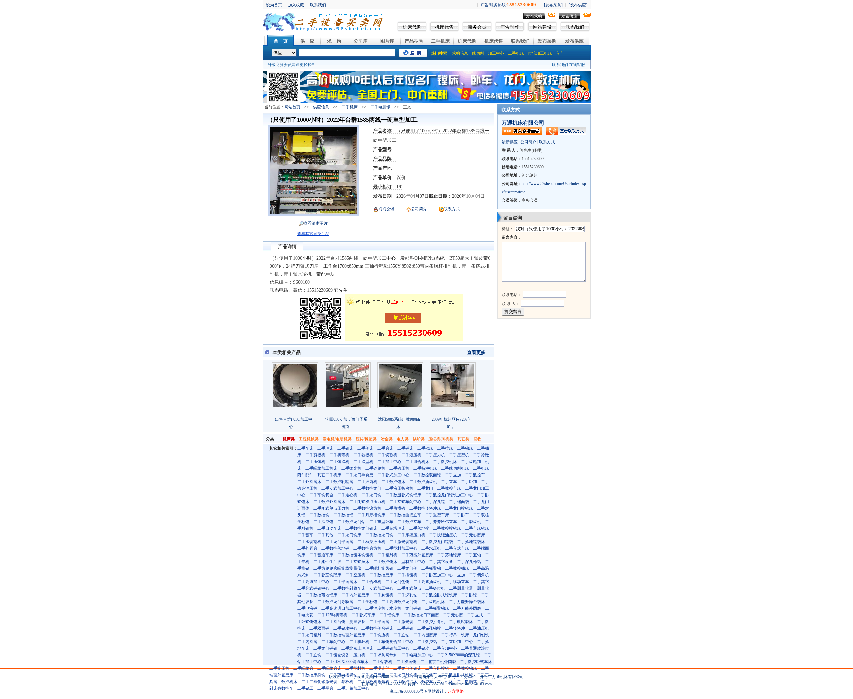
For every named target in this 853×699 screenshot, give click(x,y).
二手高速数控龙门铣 (399, 601)
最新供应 (510, 142)
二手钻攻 (421, 648)
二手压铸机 (315, 461)
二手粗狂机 (359, 641)
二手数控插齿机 (423, 481)
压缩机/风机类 (440, 439)
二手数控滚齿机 (367, 508)
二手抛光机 (351, 468)
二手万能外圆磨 (467, 608)
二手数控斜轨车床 (349, 588)
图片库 (387, 41)
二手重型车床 (437, 515)
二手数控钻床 (465, 668)
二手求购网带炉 (383, 655)
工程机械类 (309, 439)
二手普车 (305, 535)
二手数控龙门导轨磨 (335, 601)
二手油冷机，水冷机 (383, 608)
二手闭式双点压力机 (367, 501)
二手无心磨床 (473, 535)
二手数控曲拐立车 (405, 515)
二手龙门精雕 (309, 635)
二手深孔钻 (407, 595)
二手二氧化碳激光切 (319, 681)
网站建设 (542, 27)
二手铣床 (345, 448)
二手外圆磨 (307, 548)
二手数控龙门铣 (379, 535)
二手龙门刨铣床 (407, 668)
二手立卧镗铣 (437, 668)
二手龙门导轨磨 (359, 475)
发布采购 (547, 41)
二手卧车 (461, 515)
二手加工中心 (389, 461)
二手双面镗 (319, 628)
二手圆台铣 (335, 621)
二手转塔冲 (455, 628)
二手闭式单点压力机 (331, 508)
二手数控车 (475, 475)
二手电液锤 (307, 608)
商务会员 (477, 27)
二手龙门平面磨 (339, 541)
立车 (560, 53)
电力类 (403, 439)
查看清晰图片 (316, 223)
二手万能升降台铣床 (467, 601)
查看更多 (476, 352)
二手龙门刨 (407, 568)
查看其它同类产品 (313, 233)
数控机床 (289, 681)
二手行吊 (449, 635)
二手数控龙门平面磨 (421, 615)
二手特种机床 (425, 468)
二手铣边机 (379, 635)
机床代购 (412, 27)
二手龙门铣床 (349, 535)
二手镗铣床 (389, 615)
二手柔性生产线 (327, 561)
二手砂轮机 (375, 468)
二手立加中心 (445, 648)
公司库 (361, 41)
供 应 (307, 41)
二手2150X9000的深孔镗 (458, 655)
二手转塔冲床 (393, 528)
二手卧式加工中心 (393, 475)
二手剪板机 (315, 455)
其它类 (463, 439)
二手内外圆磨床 (355, 595)
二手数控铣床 (385, 561)
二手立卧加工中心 (457, 641)
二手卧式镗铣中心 (313, 588)
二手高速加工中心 (313, 581)
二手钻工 (305, 688)
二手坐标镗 (367, 601)
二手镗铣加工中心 (393, 648)
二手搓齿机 (435, 588)
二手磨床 (385, 448)
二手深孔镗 (435, 501)
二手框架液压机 (371, 541)
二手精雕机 (387, 555)
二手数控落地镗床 (321, 595)
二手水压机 (431, 548)
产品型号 (414, 41)
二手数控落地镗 (335, 548)
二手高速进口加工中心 (341, 608)
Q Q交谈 (386, 209)
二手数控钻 (427, 641)
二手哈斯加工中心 (417, 655)
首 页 (281, 41)
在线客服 (577, 64)
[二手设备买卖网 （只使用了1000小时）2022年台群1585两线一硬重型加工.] (313, 212)
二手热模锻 (395, 508)
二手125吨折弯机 (332, 615)
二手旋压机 (279, 668)
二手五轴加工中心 (353, 688)
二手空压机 (355, 575)
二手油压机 (479, 628)
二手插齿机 (407, 575)
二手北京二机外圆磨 (438, 661)
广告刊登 (509, 27)
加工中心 (496, 53)
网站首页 (292, 107)
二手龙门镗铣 (325, 648)
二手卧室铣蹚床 (327, 575)
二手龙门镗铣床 (459, 508)
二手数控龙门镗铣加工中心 (449, 495)
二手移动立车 (457, 581)
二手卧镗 (469, 595)
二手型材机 (355, 668)
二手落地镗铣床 (471, 541)
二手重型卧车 (381, 521)
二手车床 (305, 448)
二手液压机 (411, 455)
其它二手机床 (329, 475)
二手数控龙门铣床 (361, 528)
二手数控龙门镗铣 (437, 541)
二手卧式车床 (363, 615)
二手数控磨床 (381, 575)
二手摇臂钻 (431, 568)
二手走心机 (347, 495)
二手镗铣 (405, 628)
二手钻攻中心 (345, 628)
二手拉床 (445, 448)
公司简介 (419, 209)
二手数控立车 (409, 521)
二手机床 (440, 41)
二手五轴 (473, 555)
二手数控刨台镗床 (377, 628)
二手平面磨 (379, 621)
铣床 (465, 635)
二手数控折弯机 (431, 621)
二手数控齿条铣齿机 (355, 555)
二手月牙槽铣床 (371, 515)
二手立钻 (401, 635)
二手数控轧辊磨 (339, 481)
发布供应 (569, 16)
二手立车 (449, 481)
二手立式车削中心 (405, 501)
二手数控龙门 (369, 488)
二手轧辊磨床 (461, 621)
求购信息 (460, 53)
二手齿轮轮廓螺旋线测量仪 (337, 568)
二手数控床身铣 (311, 675)
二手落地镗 (419, 528)
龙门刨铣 (481, 635)
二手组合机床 (417, 461)
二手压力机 (435, 455)
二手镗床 (405, 448)
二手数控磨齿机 (367, 548)
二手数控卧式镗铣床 (439, 595)
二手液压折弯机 (399, 488)
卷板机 (347, 681)
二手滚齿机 (367, 481)
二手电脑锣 (380, 107)
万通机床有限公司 (523, 123)
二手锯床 (425, 448)
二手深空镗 (323, 521)
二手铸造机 (339, 461)
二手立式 (475, 615)
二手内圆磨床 (425, 635)
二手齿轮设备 (337, 655)
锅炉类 (419, 439)
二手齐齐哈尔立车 (441, 521)
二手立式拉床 (357, 561)
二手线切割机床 (455, 468)
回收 (477, 439)
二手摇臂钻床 (437, 608)
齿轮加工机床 (540, 53)
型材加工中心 (413, 561)
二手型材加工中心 (401, 548)
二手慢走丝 (379, 668)
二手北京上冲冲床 (357, 648)
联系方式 (452, 209)
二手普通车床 (321, 555)
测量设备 (357, 621)
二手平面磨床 (345, 581)
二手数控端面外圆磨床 (345, 635)
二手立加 (453, 475)
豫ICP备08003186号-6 (408, 691)
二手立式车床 (457, 548)
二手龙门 (425, 488)
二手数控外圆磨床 (329, 501)
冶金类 (387, 439)
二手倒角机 (479, 575)
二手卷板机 (363, 455)
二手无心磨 (453, 615)
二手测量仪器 (461, 588)
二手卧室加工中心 (437, 575)
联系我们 (575, 27)
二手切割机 (387, 455)
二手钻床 (465, 448)
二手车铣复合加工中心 (393, 641)
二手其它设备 (441, 561)
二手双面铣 (406, 661)
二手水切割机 (309, 541)
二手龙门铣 (371, 495)
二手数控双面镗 (427, 475)
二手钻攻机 (382, 661)
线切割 (478, 53)
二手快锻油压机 (443, 535)
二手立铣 (313, 655)
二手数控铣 (319, 515)
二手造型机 (363, 461)
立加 (461, 575)
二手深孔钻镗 (429, 628)
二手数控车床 (449, 488)
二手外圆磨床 (309, 481)
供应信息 (321, 107)
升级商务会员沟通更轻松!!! (292, 64)
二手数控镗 (343, 515)
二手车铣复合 (321, 495)
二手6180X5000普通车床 (346, 661)
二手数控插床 (457, 568)
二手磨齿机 (471, 521)
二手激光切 (403, 621)
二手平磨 (325, 688)
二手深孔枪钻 (469, 561)
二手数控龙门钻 (351, 521)
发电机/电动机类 (337, 439)
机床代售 (444, 27)
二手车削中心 (333, 641)
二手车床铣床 (477, 528)
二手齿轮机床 (433, 601)
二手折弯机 (339, 455)
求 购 (334, 41)
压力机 (359, 655)
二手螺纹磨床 (329, 668)
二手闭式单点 (409, 588)
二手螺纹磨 (303, 668)
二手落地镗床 (449, 555)
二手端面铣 (459, 501)
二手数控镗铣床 (447, 528)
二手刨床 (365, 448)
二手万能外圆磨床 (417, 555)
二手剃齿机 (383, 595)
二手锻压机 (399, 468)
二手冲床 (325, 448)
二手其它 (481, 581)
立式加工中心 (381, 588)
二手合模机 (371, 581)
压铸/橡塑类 (366, 439)
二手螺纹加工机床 (321, 468)
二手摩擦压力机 (411, 535)
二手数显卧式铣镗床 (403, 495)
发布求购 (534, 16)
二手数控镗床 (393, 481)
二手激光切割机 (403, 541)
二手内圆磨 (307, 641)
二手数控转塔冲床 (425, 508)
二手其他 (325, 535)
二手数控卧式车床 (476, 661)
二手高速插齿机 (427, 581)
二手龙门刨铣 (397, 581)
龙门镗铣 (413, 608)
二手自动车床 (329, 528)
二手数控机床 (445, 461)
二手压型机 (459, 455)
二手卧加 (469, 481)
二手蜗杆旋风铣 (379, 568)
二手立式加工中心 (337, 488)
